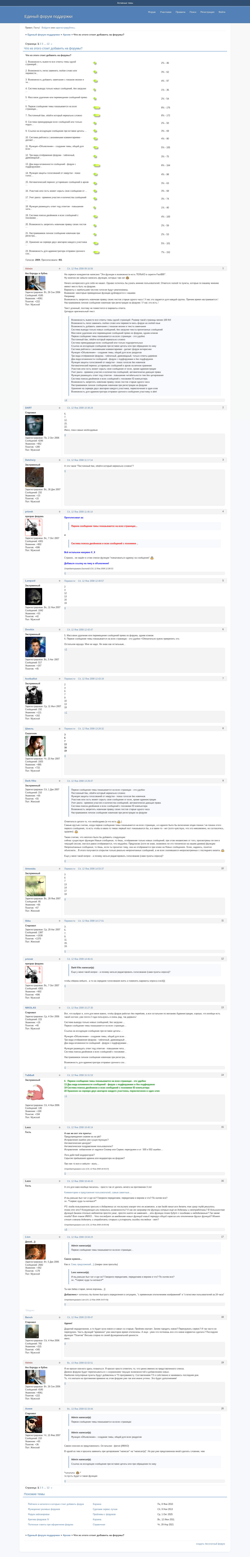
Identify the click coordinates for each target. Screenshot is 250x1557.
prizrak (29, 511)
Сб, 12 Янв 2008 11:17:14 (80, 460)
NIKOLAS (30, 1007)
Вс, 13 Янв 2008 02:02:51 (80, 1363)
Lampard (30, 580)
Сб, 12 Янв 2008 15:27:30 (80, 1007)
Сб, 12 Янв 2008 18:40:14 (80, 1127)
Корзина (97, 1504)
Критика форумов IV (38, 1519)
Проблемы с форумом (104, 1514)
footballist (31, 678)
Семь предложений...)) (82, 1264)
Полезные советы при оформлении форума (50, 1524)
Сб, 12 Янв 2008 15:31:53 (80, 1075)
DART (28, 407)
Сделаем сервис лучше (105, 1509)
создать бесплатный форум (210, 1544)
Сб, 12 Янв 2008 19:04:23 (80, 1237)
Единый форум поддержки (44, 34)
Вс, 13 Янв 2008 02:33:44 (80, 1409)
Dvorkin (29, 629)
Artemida (30, 868)
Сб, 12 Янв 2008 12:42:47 (80, 629)
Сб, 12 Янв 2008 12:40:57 (91, 581)
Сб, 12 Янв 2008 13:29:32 (91, 728)
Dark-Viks (30, 780)
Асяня (28, 1408)
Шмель (29, 728)
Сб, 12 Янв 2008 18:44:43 (80, 1181)
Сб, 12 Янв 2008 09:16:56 (80, 268)
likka (28, 920)
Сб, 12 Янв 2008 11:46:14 (80, 511)
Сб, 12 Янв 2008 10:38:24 (80, 408)
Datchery (30, 460)
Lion (27, 1236)
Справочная (99, 1524)
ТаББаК (29, 1075)
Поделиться (65, 268)
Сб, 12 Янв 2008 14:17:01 (91, 921)
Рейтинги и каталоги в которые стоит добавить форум (56, 1504)
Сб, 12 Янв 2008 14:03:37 (91, 868)
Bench (29, 1317)
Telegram (29, 1310)
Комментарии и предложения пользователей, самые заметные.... (98, 1192)
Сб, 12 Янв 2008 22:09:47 (80, 1317)
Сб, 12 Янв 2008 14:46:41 (80, 959)
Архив (67, 34)
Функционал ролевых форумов (44, 1509)
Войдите (46, 27)
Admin (29, 268)
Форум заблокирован (38, 1514)
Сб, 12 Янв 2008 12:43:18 (91, 678)
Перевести (69, 581)
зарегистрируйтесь (65, 27)
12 (48, 43)
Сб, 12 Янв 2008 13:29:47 (80, 781)
